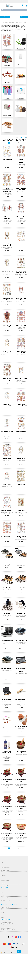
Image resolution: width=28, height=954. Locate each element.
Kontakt (2, 915)
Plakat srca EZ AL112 (21, 325)
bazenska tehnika (4, 885)
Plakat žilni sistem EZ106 (21, 536)
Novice (2, 917)
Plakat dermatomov (21, 378)
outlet (2, 892)
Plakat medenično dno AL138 (21, 432)
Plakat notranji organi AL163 (7, 326)
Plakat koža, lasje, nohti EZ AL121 (21, 352)
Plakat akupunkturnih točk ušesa (21, 161)
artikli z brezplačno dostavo (7, 897)
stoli (2, 865)
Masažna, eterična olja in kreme (7, 64)
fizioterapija (3, 875)
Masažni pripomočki (7, 81)
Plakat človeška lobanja (21, 485)
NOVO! (16, 548)
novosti (2, 895)
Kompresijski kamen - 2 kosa (21, 700)
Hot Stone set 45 (21, 562)
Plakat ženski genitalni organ (7, 379)
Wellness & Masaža (9, 19)
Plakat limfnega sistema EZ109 (7, 244)
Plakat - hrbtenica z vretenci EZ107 (7, 160)
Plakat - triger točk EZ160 (21, 299)
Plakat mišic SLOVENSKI (7, 217)
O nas (2, 909)
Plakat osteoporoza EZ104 (7, 299)
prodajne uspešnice (5, 900)
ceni (22, 137)
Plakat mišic (21, 510)
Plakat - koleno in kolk (7, 352)
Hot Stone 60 (7, 588)
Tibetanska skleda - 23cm (21, 807)
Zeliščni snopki (21, 81)
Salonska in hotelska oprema (7, 114)
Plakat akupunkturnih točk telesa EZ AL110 (7, 190)
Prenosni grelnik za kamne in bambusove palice (21, 670)
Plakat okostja (21, 458)
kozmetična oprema (5, 872)
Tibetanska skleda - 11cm (21, 751)
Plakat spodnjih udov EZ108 (7, 432)
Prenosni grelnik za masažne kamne (7, 700)
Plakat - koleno (7, 484)
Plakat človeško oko (7, 536)
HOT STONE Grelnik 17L (7, 668)
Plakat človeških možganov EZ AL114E (21, 271)
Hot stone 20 (7, 613)
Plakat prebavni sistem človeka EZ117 (21, 405)
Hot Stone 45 (21, 588)
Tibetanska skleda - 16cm (21, 780)
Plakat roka (21, 244)
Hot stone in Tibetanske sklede (21, 47)
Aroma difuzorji (20, 114)
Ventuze (7, 98)
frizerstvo (3, 883)
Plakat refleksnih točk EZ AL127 (21, 189)
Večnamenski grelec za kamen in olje (7, 641)
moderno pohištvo (5, 880)
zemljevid (3, 903)
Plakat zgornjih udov (7, 510)
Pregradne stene (20, 64)
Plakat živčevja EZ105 (7, 271)
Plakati (7, 47)
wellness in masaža (5, 870)
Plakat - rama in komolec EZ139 (7, 405)
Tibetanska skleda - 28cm (7, 834)
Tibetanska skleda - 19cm (7, 807)
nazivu (25, 137)
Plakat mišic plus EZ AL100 (21, 217)
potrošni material (4, 878)
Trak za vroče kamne (21, 726)
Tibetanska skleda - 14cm (7, 780)
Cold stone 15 (21, 613)
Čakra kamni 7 (7, 728)
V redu (19, 951)
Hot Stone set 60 (7, 562)
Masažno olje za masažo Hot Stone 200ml (7, 752)
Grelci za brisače (20, 98)
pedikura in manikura (5, 867)
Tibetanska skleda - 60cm (21, 834)
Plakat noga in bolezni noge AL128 (7, 459)
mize (2, 862)
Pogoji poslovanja (5, 907)
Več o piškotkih (24, 951)
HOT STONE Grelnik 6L (21, 640)
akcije (2, 890)
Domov (2, 19)
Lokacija (2, 912)
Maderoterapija (7, 131)
